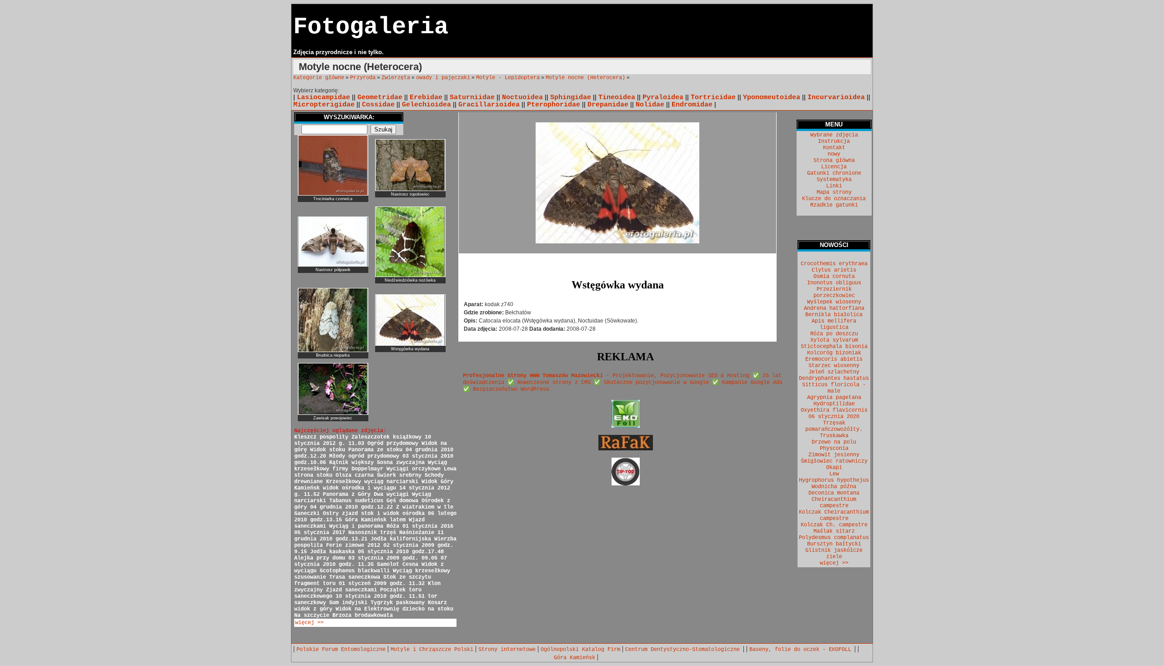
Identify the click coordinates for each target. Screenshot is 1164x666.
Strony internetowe (507, 649)
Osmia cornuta (834, 276)
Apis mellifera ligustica (834, 324)
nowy (834, 154)
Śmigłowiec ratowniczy (834, 461)
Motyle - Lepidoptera (508, 78)
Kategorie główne (318, 78)
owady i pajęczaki (443, 78)
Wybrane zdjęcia (834, 135)
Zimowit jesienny (833, 455)
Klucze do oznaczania (834, 199)
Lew (834, 474)
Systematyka (834, 180)
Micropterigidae (324, 104)
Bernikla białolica (834, 315)
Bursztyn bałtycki (834, 544)
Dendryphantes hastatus (834, 378)
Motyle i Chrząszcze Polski (432, 649)
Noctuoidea (522, 97)
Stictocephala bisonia (834, 346)
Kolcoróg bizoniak (834, 353)
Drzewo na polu (834, 442)
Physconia (834, 448)
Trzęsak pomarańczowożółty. (834, 426)
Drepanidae (607, 104)
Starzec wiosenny (833, 366)
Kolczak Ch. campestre (834, 525)
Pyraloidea (662, 97)
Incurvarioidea (836, 97)
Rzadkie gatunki (834, 205)
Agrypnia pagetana (834, 397)
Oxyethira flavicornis (834, 410)
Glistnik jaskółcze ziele (834, 553)
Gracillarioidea (489, 104)
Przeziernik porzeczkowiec (834, 292)
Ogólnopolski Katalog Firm (580, 649)
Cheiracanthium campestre (834, 502)
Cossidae (378, 104)
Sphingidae (570, 97)
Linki (834, 186)
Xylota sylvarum (834, 340)
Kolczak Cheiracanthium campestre (834, 515)
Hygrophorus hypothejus (834, 480)
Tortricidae (713, 97)
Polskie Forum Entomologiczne (341, 649)
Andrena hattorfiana (834, 308)
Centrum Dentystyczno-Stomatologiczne (684, 649)
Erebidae (426, 97)
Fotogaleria (370, 27)
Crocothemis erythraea (834, 264)
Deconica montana (833, 493)
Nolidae (650, 104)
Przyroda (363, 78)
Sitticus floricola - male (834, 388)
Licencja (834, 167)
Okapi (834, 467)
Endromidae (692, 104)
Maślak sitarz (834, 531)
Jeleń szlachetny (833, 372)
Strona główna (834, 160)
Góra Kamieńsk (574, 658)
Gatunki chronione (834, 173)
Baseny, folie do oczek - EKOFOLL (801, 649)
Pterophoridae (553, 104)
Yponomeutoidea (771, 97)
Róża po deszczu (834, 334)
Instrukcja (834, 141)
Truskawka (834, 436)
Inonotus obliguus (834, 283)
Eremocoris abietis (834, 359)
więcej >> (309, 623)
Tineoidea (616, 97)
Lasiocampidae (323, 97)
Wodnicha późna (834, 487)
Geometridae (379, 97)
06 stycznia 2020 (833, 417)
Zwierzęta (395, 78)
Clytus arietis (834, 270)
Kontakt (834, 148)
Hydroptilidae (834, 404)
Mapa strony (834, 192)
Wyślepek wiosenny (834, 302)
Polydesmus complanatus (834, 538)
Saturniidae (472, 97)
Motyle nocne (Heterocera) (585, 78)
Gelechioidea (426, 104)
